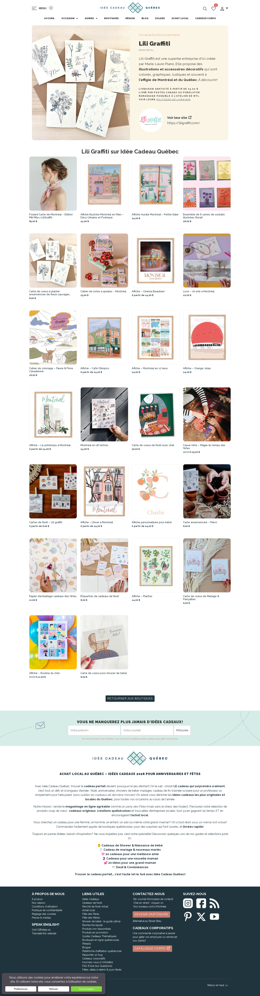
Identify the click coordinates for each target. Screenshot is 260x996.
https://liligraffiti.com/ (183, 123)
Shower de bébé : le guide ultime (101, 921)
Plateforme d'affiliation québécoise (102, 951)
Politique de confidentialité (47, 910)
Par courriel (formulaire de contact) (153, 899)
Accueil (49, 18)
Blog (144, 18)
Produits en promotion (95, 932)
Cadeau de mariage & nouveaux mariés (132, 849)
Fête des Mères (91, 917)
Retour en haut (216, 985)
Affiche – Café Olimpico (94, 368)
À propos (37, 899)
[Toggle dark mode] (51, 7)
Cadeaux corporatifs (93, 958)
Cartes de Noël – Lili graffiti (45, 522)
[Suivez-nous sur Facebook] (201, 902)
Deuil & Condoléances (132, 867)
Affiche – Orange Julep (197, 368)
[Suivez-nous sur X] (201, 916)
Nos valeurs (38, 902)
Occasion (67, 18)
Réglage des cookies (44, 914)
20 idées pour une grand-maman (132, 862)
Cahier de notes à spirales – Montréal (103, 291)
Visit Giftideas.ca (41, 929)
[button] (224, 8)
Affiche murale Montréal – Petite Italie (155, 214)
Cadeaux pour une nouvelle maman (132, 858)
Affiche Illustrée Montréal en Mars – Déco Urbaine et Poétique (102, 216)
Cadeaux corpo (205, 18)
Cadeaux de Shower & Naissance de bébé (132, 845)
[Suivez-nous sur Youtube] (214, 916)
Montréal (146, 50)
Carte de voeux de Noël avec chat (153, 445)
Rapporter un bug (92, 954)
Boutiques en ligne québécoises (100, 940)
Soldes (160, 18)
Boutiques (111, 18)
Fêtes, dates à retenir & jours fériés (102, 969)
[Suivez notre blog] (214, 902)
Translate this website (44, 933)
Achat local (180, 18)
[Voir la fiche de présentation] (53, 183)
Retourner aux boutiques (130, 698)
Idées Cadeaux (90, 899)
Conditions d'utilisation (45, 906)
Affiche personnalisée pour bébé (152, 522)
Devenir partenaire (151, 914)
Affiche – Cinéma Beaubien (148, 291)
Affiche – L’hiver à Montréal (96, 522)
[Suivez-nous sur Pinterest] (188, 916)
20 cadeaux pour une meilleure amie (132, 854)
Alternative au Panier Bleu (147, 921)
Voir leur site (177, 118)
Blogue (86, 947)
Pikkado (86, 943)
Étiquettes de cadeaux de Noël (99, 596)
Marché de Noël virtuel (95, 906)
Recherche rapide (92, 925)
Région (130, 18)
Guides (89, 18)
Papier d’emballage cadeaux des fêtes (53, 596)
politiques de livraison (173, 99)
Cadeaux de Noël (92, 902)
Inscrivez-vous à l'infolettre (97, 962)
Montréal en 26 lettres (94, 445)
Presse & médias (41, 917)
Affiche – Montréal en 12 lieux (150, 368)
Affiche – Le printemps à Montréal (50, 445)
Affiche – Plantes (142, 596)
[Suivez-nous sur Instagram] (188, 902)
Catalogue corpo (150, 948)
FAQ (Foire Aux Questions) (97, 966)
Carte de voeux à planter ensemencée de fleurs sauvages (49, 293)
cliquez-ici (157, 902)
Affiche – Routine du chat (44, 673)
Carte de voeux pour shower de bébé (103, 673)
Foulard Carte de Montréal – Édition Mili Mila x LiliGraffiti (51, 216)
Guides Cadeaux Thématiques (99, 936)
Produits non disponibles (96, 928)
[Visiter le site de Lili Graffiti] (151, 120)
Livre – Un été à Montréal (198, 291)
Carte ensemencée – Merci (200, 522)
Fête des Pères (90, 914)
